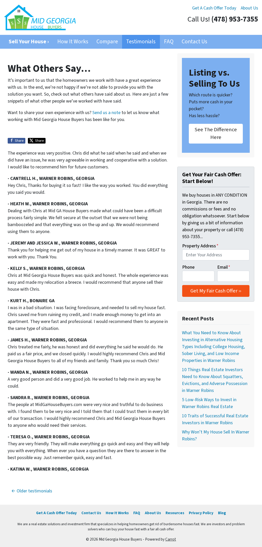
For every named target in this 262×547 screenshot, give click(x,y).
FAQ (168, 42)
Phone (188, 267)
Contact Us (194, 42)
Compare (107, 42)
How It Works (72, 42)
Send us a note (106, 112)
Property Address (200, 246)
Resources (175, 513)
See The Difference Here (216, 133)
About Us (249, 8)
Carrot (170, 539)
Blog (222, 513)
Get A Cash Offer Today (214, 8)
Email (223, 267)
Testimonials (141, 42)
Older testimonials (34, 491)
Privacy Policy (201, 513)
